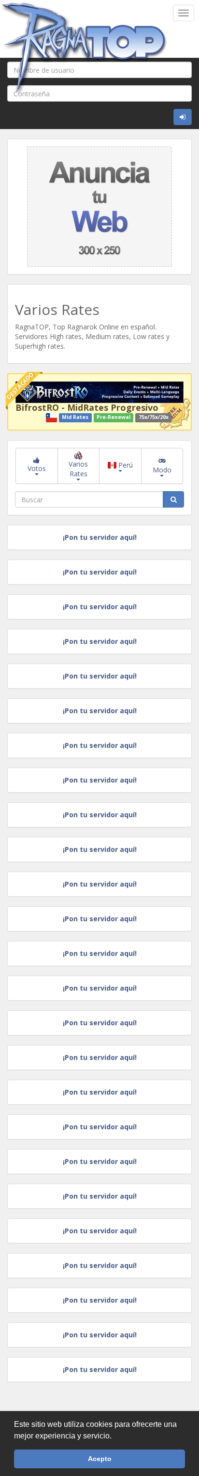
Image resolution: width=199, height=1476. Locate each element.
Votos (37, 468)
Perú (124, 465)
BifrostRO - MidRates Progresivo (86, 407)
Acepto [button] (100, 1459)
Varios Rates (78, 468)
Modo (162, 469)
